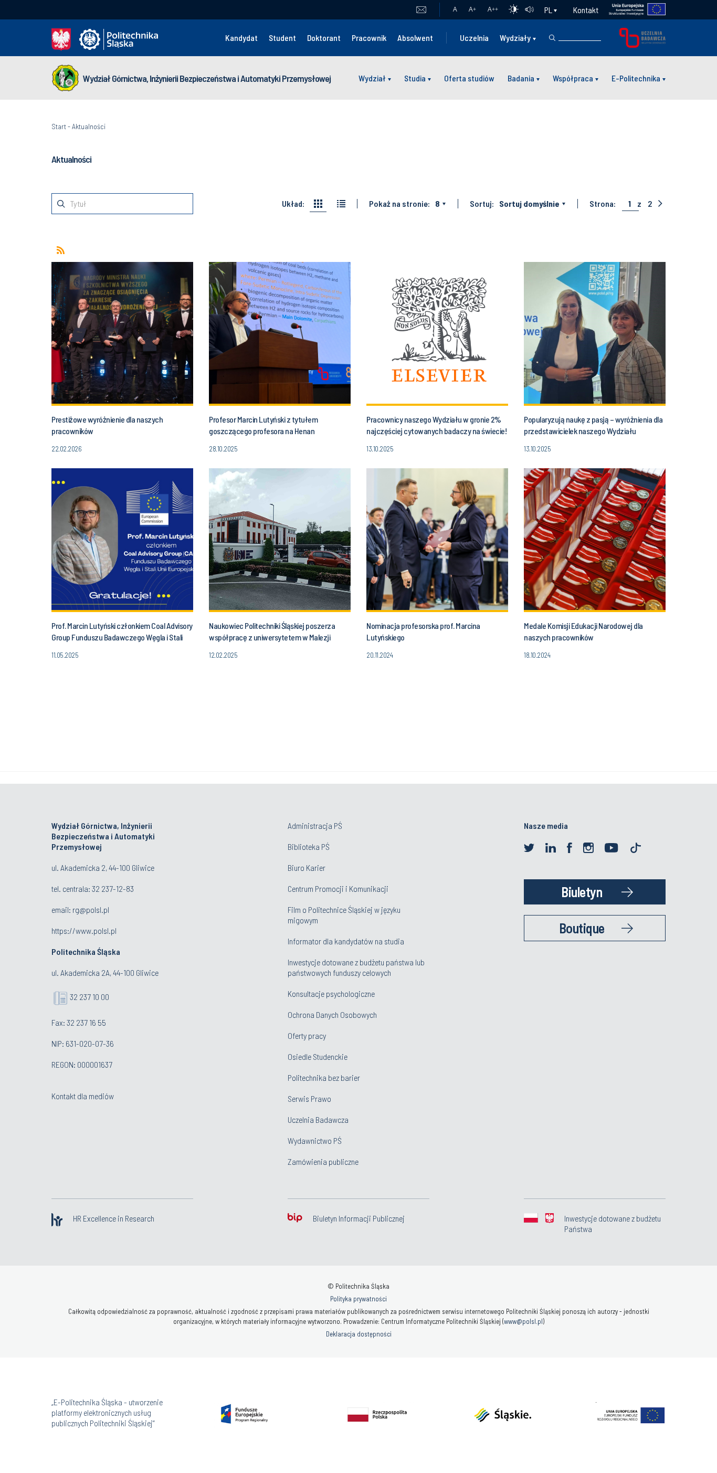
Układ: (293, 203)
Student (282, 38)
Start (58, 126)
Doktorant (324, 38)
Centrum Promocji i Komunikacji (338, 888)
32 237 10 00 (89, 997)
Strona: (602, 203)
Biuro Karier (306, 867)
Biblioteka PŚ (309, 846)
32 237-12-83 (113, 888)
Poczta (421, 10)
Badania (521, 78)
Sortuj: (482, 203)
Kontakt (585, 10)
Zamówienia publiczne (323, 1161)
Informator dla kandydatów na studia (346, 941)
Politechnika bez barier (324, 1077)
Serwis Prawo (309, 1098)
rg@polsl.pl (90, 909)
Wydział (372, 78)
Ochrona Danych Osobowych (332, 1014)
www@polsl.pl (523, 1321)
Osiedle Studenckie (317, 1056)
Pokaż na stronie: (399, 203)
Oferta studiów (469, 78)
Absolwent (415, 38)
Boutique (582, 928)
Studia (415, 78)
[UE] (632, 10)
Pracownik (369, 38)
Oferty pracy (307, 1035)
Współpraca (573, 78)
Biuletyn (581, 891)
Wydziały (515, 38)
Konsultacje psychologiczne (331, 993)
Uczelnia (474, 38)
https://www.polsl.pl (84, 930)
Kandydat (241, 38)
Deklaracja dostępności (359, 1334)
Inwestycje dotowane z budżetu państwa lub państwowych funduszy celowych (356, 967)
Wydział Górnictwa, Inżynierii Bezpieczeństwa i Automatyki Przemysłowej (207, 78)
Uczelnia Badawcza (318, 1119)
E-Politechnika (635, 78)
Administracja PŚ (315, 825)
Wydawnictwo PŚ (315, 1140)
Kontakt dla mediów (82, 1096)
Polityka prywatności (358, 1299)
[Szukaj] (552, 38)
